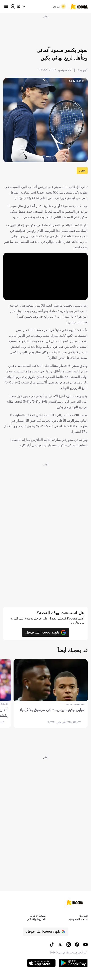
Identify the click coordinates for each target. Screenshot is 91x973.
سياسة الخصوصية (78, 919)
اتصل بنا (83, 915)
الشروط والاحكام (36, 919)
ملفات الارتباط (38, 915)
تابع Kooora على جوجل (42, 632)
